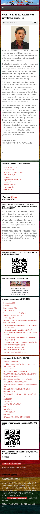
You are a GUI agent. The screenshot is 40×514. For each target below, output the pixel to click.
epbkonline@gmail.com (17, 498)
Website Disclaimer (12, 464)
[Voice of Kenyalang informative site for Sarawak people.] (20, 2)
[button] (34, 22)
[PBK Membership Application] (20, 288)
